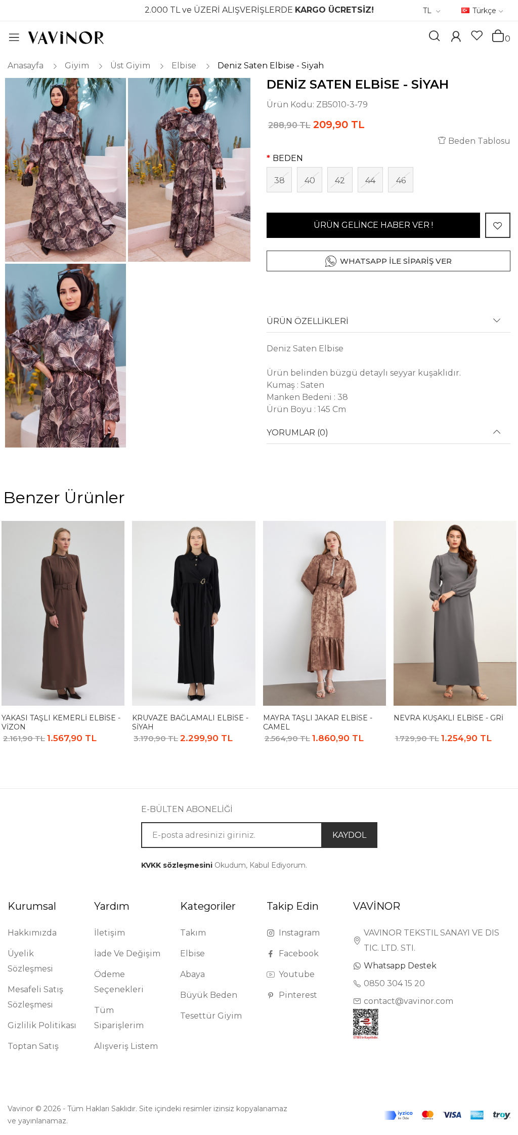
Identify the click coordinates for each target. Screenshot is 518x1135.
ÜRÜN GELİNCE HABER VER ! (373, 225)
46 (401, 180)
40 (310, 180)
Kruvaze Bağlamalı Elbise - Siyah (190, 722)
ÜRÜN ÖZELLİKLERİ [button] (308, 321)
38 (279, 180)
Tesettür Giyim (211, 1016)
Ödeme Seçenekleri (119, 981)
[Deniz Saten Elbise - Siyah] (65, 170)
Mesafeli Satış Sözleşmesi (35, 997)
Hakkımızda (32, 933)
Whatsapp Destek (400, 965)
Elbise (183, 65)
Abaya (192, 974)
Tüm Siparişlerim (119, 1017)
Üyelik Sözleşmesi (30, 961)
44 (370, 180)
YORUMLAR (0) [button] (297, 432)
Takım (193, 933)
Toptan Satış (33, 1046)
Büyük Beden (208, 995)
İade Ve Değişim (127, 953)
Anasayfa (26, 65)
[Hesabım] (455, 38)
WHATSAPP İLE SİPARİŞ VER (396, 261)
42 (340, 180)
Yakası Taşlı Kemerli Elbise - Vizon (61, 722)
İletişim (109, 933)
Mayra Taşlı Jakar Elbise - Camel (317, 722)
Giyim (77, 65)
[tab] (388, 325)
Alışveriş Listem (126, 1046)
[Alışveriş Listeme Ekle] (497, 225)
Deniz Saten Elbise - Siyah (271, 65)
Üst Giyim (130, 65)
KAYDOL (349, 835)
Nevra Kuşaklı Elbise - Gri (448, 717)
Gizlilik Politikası (42, 1025)
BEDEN (288, 158)
